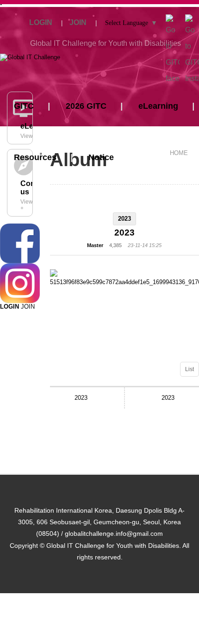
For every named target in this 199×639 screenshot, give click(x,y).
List (189, 369)
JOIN (28, 306)
